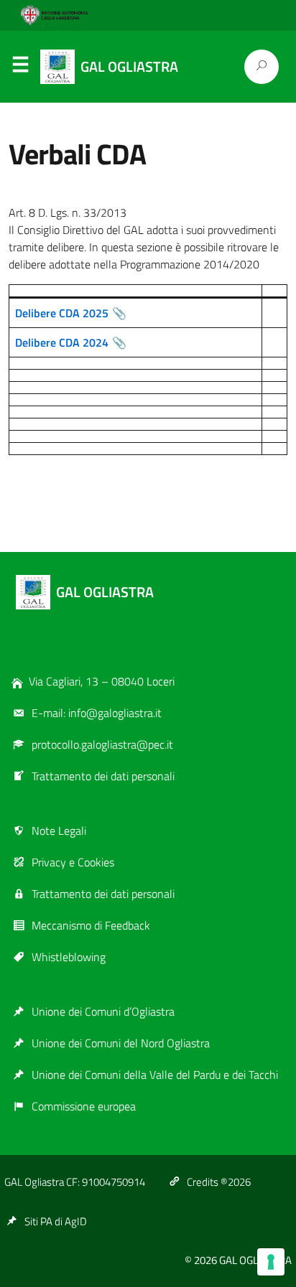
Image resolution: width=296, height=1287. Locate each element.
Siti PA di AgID (55, 1221)
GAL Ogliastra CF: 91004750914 (74, 1182)
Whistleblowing (69, 956)
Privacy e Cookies (73, 862)
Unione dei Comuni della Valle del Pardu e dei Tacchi (155, 1074)
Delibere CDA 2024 (61, 342)
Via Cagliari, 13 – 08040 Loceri (102, 681)
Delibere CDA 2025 (61, 313)
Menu (20, 67)
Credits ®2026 (219, 1182)
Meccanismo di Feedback (91, 925)
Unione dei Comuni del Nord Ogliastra (121, 1043)
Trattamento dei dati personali (103, 776)
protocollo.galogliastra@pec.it (102, 744)
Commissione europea (84, 1106)
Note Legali (59, 830)
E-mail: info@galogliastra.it (97, 712)
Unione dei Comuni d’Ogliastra (103, 1011)
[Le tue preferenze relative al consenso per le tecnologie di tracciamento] (271, 1262)
